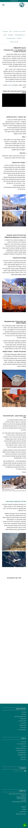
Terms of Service (19, 693)
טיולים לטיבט (23, 723)
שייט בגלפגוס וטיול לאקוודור (21, 748)
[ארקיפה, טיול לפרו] (14, 588)
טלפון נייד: (24, 673)
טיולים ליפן (24, 712)
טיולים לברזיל (23, 741)
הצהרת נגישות (23, 811)
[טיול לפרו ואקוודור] (14, 622)
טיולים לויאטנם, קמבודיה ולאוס (20, 716)
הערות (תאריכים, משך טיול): (20, 678)
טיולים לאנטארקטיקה (22, 754)
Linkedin (24, 809)
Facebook (23, 806)
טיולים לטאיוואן (23, 718)
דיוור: (25, 686)
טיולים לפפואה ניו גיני (22, 729)
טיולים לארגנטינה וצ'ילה (21, 743)
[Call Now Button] (25, 825)
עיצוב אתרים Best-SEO (21, 814)
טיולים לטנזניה (23, 757)
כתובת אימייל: (23, 668)
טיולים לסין (24, 714)
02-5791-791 (20, 798)
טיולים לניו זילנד (23, 727)
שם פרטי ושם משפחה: (21, 663)
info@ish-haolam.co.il (21, 797)
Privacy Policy (10, 693)
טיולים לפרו (24, 746)
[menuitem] (3, 4)
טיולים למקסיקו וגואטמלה (21, 750)
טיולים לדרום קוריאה (22, 721)
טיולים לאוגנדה (23, 759)
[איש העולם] (16, 4)
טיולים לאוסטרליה (22, 725)
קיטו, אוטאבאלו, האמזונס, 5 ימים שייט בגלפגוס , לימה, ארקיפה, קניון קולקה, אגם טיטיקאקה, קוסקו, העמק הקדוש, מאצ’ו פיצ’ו (14, 641)
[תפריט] (3, 4)
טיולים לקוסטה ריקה (22, 752)
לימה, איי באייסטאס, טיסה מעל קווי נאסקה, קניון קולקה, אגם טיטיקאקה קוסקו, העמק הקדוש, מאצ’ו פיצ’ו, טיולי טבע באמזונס (14, 607)
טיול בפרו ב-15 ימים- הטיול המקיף (14, 601)
